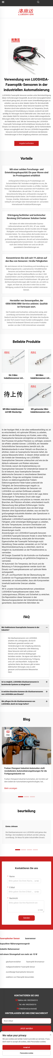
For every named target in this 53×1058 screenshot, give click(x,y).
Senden (26, 918)
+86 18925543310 (31, 1000)
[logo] (26, 12)
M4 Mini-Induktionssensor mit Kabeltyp (39, 377)
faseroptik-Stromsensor (35, 962)
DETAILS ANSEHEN (13, 361)
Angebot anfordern (26, 143)
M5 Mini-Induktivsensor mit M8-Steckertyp (13, 410)
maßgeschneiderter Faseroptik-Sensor (20, 967)
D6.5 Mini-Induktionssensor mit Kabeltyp (13, 377)
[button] (20, 796)
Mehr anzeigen (10, 788)
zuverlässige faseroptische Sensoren (20, 972)
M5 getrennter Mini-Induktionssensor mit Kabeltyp (39, 410)
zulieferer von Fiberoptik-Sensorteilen (20, 977)
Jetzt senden (26, 1028)
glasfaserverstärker (13, 962)
